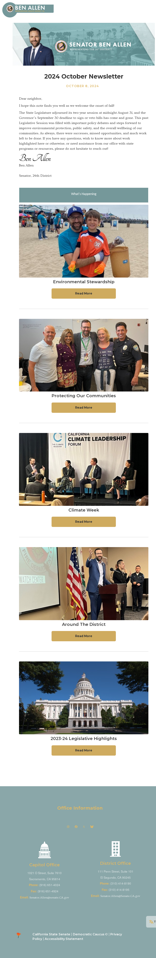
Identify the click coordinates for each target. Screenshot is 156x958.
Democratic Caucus (88, 934)
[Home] (30, 9)
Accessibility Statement (64, 939)
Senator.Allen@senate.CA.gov (49, 897)
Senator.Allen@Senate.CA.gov (120, 896)
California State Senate (51, 934)
